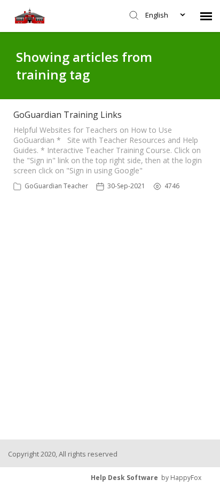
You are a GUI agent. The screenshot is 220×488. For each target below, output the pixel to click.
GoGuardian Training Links (67, 115)
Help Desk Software (124, 477)
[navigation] (206, 16)
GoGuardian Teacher (56, 185)
